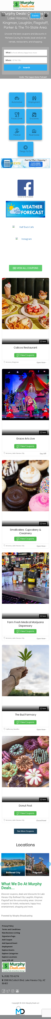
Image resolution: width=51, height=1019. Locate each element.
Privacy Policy (7, 925)
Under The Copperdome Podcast (32, 77)
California (9, 729)
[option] (13, 864)
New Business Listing (11, 932)
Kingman (15, 362)
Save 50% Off (7, 960)
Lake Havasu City (18, 453)
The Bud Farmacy (25, 714)
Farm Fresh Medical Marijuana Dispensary (25, 624)
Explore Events (8, 950)
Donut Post (25, 805)
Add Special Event (9, 943)
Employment (7, 946)
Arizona (9, 362)
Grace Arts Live (25, 438)
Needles (16, 729)
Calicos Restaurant (25, 347)
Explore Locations (9, 956)
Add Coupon (7, 939)
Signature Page (8, 936)
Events (35, 15)
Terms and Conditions (11, 929)
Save (44, 341)
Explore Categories (10, 953)
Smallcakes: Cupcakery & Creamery (25, 531)
